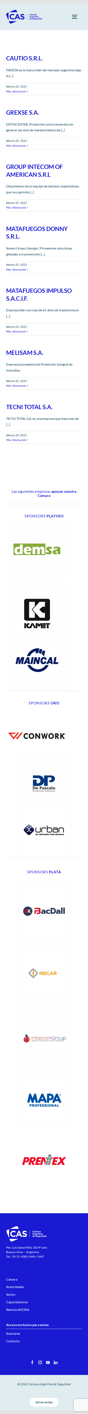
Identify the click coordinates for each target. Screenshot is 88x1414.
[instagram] (40, 1362)
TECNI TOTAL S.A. (29, 406)
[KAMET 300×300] (37, 586)
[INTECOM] (44, 1009)
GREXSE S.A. (22, 112)
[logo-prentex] (44, 1133)
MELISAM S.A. (24, 352)
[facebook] (32, 1362)
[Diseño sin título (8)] (37, 707)
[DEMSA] (37, 520)
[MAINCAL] (37, 631)
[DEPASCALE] (44, 754)
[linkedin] (56, 1362)
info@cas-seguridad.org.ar (23, 1261)
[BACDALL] (44, 882)
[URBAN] (44, 801)
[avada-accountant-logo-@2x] (24, 11)
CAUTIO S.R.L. (24, 58)
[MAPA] (44, 1071)
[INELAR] (44, 943)
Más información (16, 91)
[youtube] (48, 1362)
